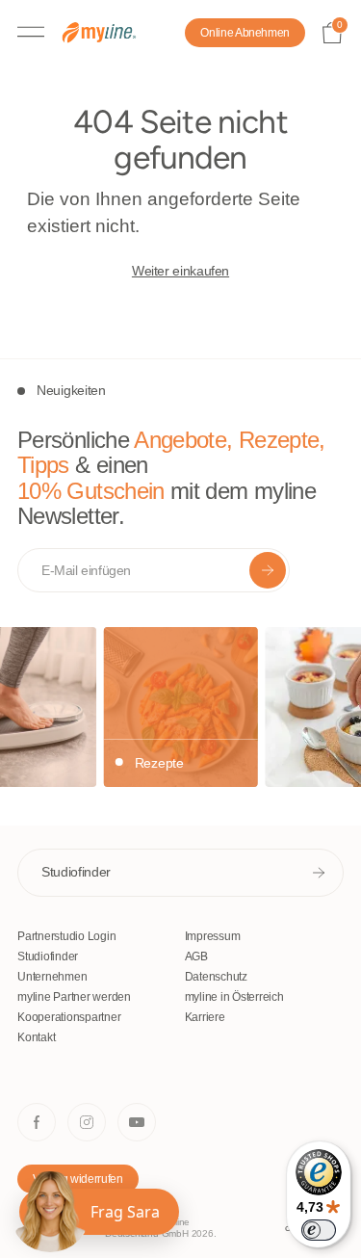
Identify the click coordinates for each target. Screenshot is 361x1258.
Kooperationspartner (68, 1017)
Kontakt (36, 1037)
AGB (196, 956)
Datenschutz (216, 976)
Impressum (213, 936)
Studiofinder (76, 871)
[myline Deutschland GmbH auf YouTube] (136, 1122)
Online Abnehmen (245, 32)
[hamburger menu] (30, 32)
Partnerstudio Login (66, 936)
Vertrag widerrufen (78, 1179)
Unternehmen (52, 976)
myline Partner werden (74, 997)
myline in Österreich (234, 997)
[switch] (318, 1230)
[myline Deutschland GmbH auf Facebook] (36, 1122)
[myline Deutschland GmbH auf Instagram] (86, 1122)
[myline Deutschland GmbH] (109, 33)
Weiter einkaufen (180, 271)
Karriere (205, 1017)
